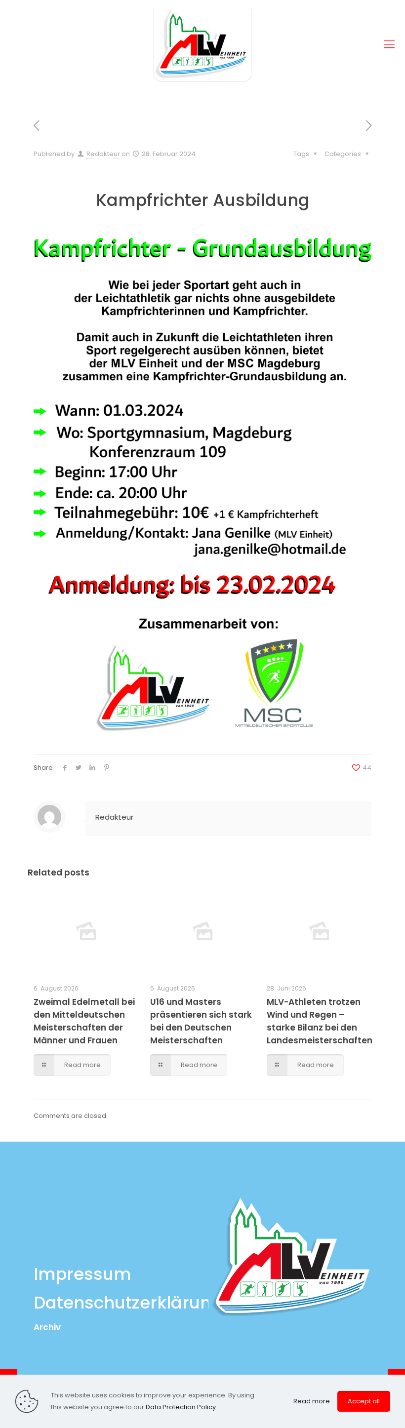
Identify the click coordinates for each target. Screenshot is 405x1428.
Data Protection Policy (181, 1407)
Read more (311, 1401)
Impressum (82, 1274)
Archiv (47, 1327)
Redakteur (103, 154)
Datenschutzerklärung (128, 1302)
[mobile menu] (389, 44)
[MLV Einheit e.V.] (202, 44)
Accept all (364, 1401)
